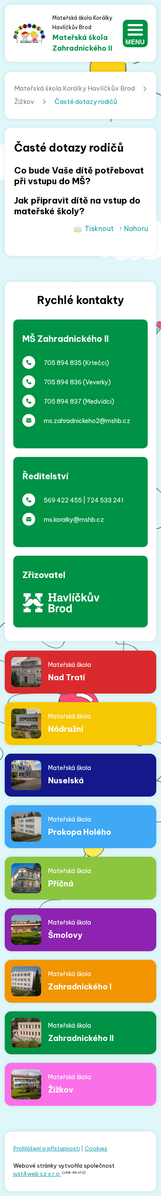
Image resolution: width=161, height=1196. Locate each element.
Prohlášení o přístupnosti (46, 1148)
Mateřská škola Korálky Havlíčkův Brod (74, 88)
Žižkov (24, 101)
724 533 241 (105, 500)
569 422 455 (63, 500)
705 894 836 (63, 382)
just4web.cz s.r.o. (37, 1173)
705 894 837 (63, 401)
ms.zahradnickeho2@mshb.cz (87, 421)
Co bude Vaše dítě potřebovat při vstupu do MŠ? (79, 175)
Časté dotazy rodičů (86, 101)
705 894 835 (63, 363)
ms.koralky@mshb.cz (74, 519)
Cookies (96, 1148)
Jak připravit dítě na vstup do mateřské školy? (77, 205)
